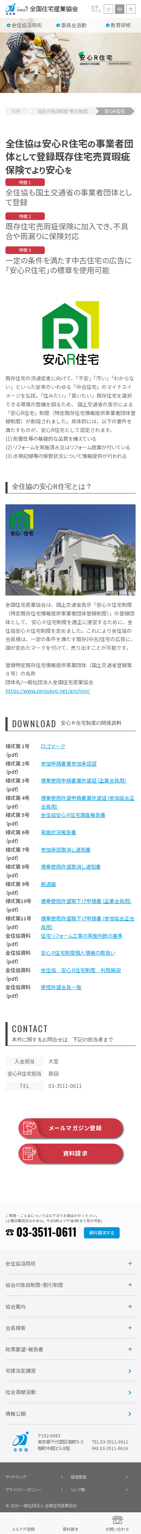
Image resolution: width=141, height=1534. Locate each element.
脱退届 (48, 883)
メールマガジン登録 (75, 1128)
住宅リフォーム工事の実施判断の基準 (82, 935)
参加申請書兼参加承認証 (69, 763)
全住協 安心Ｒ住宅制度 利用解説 (81, 970)
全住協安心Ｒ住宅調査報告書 (73, 814)
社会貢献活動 (20, 1391)
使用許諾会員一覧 (61, 987)
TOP (15, 111)
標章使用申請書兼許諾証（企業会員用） (84, 780)
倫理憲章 (78, 1477)
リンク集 (77, 1489)
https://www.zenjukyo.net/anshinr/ (47, 690)
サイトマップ (15, 1477)
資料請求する (101, 1232)
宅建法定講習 (20, 1370)
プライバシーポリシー (23, 1489)
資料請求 (75, 1153)
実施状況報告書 (58, 832)
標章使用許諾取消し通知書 (71, 866)
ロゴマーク (53, 746)
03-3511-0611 (46, 1232)
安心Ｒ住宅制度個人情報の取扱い (78, 952)
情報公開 (15, 1413)
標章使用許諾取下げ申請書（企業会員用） (86, 900)
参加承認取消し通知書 (66, 849)
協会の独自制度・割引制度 (62, 111)
